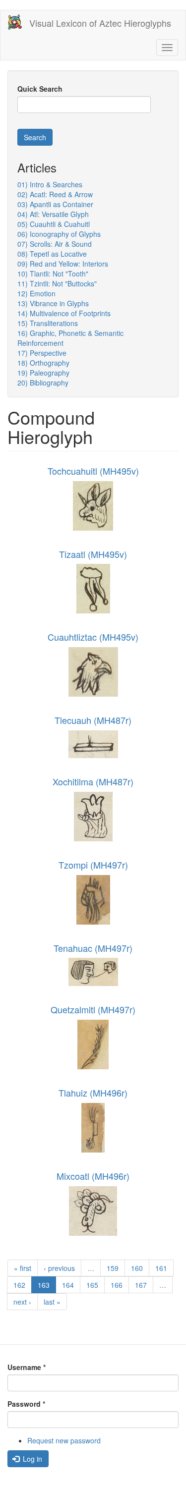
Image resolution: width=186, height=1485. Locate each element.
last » (52, 1302)
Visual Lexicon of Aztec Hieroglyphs (100, 22)
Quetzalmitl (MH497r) (93, 1009)
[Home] (14, 22)
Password (26, 1404)
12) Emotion (36, 293)
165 (92, 1285)
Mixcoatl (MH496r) (93, 1175)
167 (141, 1285)
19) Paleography (43, 373)
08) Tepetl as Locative (52, 254)
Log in (31, 1459)
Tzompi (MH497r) (93, 864)
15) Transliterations (47, 323)
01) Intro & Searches (49, 184)
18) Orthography (43, 363)
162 (19, 1285)
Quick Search (39, 89)
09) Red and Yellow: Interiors (62, 264)
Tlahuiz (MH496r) (93, 1092)
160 (137, 1268)
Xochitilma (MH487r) (93, 781)
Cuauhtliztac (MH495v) (93, 636)
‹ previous (59, 1268)
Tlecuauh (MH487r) (93, 720)
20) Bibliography (42, 382)
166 (117, 1285)
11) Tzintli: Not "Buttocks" (57, 283)
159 (113, 1268)
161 (161, 1268)
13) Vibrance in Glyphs (53, 303)
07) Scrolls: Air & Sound (54, 244)
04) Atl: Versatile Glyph (53, 214)
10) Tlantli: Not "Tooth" (52, 273)
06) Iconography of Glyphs (59, 234)
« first (22, 1268)
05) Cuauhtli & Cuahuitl (53, 224)
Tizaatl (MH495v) (93, 554)
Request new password (64, 1440)
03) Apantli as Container (55, 204)
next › (22, 1302)
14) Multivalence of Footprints (64, 313)
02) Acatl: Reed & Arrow (55, 194)
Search (35, 137)
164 (68, 1285)
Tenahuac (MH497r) (93, 947)
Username (26, 1367)
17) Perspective (41, 353)
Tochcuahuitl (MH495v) (93, 470)
